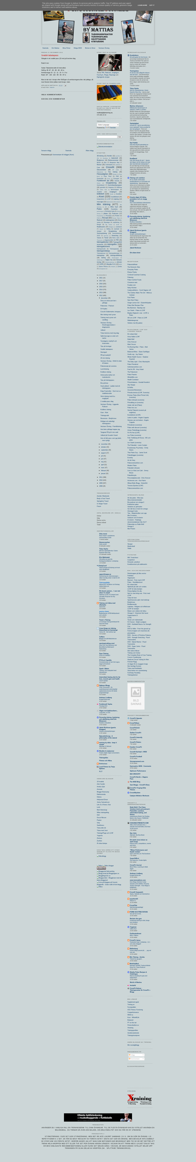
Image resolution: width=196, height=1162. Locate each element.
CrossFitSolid (135, 728)
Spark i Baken (104, 668)
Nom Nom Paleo (132, 300)
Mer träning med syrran (108, 314)
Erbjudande (100, 172)
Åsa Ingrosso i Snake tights (138, 860)
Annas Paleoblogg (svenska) (136, 430)
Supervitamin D (132, 615)
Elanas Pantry (132, 272)
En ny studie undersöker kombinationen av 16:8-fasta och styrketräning (140, 181)
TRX (102, 72)
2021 (101, 278)
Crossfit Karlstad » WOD (138, 752)
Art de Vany (131, 460)
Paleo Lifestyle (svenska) (135, 400)
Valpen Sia (108, 260)
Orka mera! (103, 534)
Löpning (116, 199)
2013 (101, 292)
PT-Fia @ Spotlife (105, 660)
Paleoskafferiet (132, 264)
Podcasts (115, 213)
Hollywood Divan (102, 799)
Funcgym (116, 178)
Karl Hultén (134, 143)
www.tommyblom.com (138, 880)
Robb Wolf (130, 339)
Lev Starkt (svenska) (134, 442)
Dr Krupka (103, 309)
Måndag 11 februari (105, 746)
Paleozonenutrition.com (135, 463)
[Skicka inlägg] (64, 85)
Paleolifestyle (131, 475)
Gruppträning (111, 183)
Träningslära (103, 758)
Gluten (98, 183)
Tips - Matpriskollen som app (137, 513)
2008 (101, 486)
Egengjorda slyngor (103, 77)
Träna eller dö (101, 828)
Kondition (119, 194)
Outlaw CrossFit (135, 733)
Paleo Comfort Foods (134, 280)
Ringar (106, 75)
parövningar (100, 211)
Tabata (52, 87)
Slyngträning (112, 231)
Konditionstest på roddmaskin (137, 564)
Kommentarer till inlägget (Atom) (63, 155)
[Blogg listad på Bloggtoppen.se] (108, 873)
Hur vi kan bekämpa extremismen (140, 202)
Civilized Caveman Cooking (136, 275)
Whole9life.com (132, 377)
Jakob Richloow (135, 248)
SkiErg (108, 229)
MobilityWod (134, 964)
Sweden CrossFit (136, 747)
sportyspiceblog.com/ (107, 643)
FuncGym (100, 75)
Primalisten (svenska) (134, 425)
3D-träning (100, 156)
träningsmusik (101, 249)
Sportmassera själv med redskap (138, 600)
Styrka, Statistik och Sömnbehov (140, 894)
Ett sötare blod (135, 253)
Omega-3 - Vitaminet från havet (137, 613)
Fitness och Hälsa (105, 760)
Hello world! (103, 544)
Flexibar (115, 174)
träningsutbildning (116, 255)
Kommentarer (135, 1059)
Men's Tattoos (134, 935)
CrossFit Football (136, 756)
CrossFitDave (134, 723)
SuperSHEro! (134, 858)
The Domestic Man (133, 267)
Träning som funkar (133, 653)
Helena (99, 797)
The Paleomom (132, 372)
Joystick (99, 192)
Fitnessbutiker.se (133, 1025)
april (102, 465)
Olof (98, 815)
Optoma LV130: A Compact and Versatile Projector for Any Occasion (108, 596)
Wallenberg (134, 948)
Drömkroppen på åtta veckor (136, 573)
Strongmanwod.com (137, 761)
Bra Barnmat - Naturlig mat (136, 308)
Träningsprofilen (132, 1030)
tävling (103, 257)
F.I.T (100, 771)
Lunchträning (104, 369)
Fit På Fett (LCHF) (133, 432)
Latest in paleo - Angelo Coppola (138, 417)
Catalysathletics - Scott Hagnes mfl (139, 290)
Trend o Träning (104, 620)
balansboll (114, 158)
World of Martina (136, 982)
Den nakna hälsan (133, 651)
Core (98, 167)
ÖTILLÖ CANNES (104, 655)
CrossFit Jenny (135, 940)
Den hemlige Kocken (134, 666)
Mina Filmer (66, 48)
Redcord (108, 72)
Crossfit (110, 167)
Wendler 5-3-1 (111, 264)
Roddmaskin (101, 227)
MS (106, 207)
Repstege (112, 75)
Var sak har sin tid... (136, 914)
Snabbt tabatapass (49, 55)
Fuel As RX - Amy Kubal (135, 369)
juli (102, 456)
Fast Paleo (131, 297)
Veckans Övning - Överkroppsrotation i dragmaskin (107, 325)
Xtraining (130, 1028)
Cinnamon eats (132, 282)
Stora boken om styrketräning (137, 670)
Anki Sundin (101, 784)
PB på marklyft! (105, 355)
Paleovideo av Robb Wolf (135, 524)
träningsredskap (103, 251)
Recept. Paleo (116, 218)
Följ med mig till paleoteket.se (139, 144)
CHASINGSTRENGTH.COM (139, 823)
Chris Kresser (131, 342)
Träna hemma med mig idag (109, 333)
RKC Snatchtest (132, 557)
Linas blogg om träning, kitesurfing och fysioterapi (108, 629)
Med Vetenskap (102, 810)
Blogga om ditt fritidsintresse (108, 638)
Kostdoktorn (134, 55)
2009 (101, 483)
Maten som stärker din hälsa (136, 611)
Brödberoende (132, 604)
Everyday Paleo (132, 269)
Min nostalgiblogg (133, 1045)
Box (105, 162)
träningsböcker (103, 242)
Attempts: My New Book (137, 835)
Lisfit (98, 807)
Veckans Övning (104, 48)
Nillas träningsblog (103, 812)
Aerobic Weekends (103, 496)
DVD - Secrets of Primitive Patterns (139, 635)
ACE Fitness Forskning (135, 1010)
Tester (106, 238)
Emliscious (103, 764)
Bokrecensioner (113, 160)
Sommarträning (102, 233)
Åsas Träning (103, 653)
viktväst (119, 262)
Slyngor (129, 544)
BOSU (99, 162)
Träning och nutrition (137, 178)
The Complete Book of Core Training (139, 655)
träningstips (100, 255)
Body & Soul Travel (103, 498)
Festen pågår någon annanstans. (109, 753)
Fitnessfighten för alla (134, 591)
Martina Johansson (136, 106)
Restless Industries (136, 222)
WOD (120, 264)
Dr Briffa (130, 387)
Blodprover (100, 160)
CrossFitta (133, 905)
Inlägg (132, 1055)
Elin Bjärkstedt (104, 557)
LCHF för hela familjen (134, 589)
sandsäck (119, 226)
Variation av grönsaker (134, 506)
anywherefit (134, 899)
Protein (117, 215)
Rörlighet (111, 226)
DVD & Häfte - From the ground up (138, 628)
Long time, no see (104, 712)
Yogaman (133, 927)
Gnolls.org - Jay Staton (135, 354)
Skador (101, 229)
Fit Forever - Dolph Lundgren (136, 622)
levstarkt (133, 985)
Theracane (100, 240)
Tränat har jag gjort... (136, 959)
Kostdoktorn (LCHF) (134, 415)
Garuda (117, 180)
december (104, 298)
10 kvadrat (100, 781)
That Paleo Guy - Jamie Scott (137, 452)
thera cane (115, 237)
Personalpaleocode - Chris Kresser (138, 478)
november (104, 444)
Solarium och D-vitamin (135, 517)
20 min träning (105, 358)
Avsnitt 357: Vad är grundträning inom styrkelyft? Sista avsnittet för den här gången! (140, 127)
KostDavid (133, 158)
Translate (113, 127)
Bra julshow (104, 383)
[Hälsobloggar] (101, 856)
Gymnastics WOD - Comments (140, 766)
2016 (101, 284)
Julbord (102, 330)
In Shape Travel (102, 504)
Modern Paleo (132, 465)
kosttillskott (115, 197)
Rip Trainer (108, 224)
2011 (101, 477)
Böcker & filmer (90, 48)
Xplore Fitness (103, 266)
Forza (108, 178)
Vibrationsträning (109, 262)
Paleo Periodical (132, 364)
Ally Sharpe (131, 385)
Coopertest (131, 560)
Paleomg (130, 277)
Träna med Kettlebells (134, 668)
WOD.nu (130, 1015)
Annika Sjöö (101, 786)
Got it (151, 5)
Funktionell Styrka (105, 704)
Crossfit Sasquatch (136, 892)
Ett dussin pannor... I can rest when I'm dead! (109, 592)
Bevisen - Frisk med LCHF (136, 580)
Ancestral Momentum (134, 390)
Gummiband (100, 185)
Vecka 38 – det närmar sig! (107, 632)
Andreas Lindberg (136, 873)
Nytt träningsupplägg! (136, 907)
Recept (105, 218)
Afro (98, 158)
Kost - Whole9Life (133, 1017)
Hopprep (111, 187)
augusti (103, 453)
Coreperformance (133, 1012)
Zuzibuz (99, 841)
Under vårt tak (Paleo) (134, 405)
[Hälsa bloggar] (108, 865)
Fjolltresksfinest (135, 933)
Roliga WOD (78, 48)
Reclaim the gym (136, 918)
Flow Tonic (107, 176)
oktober (103, 447)
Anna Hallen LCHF (133, 336)
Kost (101, 196)
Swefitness (100, 825)
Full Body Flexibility (133, 673)
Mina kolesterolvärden (134, 500)
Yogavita (100, 835)
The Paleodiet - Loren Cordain (137, 445)
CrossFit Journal (136, 865)
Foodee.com (131, 285)
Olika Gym (114, 207)
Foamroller (100, 178)
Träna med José (102, 830)
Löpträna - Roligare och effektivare (138, 606)
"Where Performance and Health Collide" (138, 851)
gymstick (102, 187)
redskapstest (110, 220)
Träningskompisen (133, 1035)
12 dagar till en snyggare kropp (137, 664)
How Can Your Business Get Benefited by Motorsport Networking (108, 647)
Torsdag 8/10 (103, 706)
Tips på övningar (105, 346)
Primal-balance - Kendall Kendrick (138, 382)
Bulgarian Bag (114, 162)
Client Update (103, 681)
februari (103, 470)
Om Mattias (55, 48)
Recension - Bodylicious (108, 418)
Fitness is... (133, 900)
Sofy (98, 823)
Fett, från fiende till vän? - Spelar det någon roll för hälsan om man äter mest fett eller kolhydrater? (140, 162)
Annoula (99, 789)
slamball (116, 229)
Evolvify (130, 457)
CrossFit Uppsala (136, 718)
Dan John (133, 833)
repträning (116, 222)
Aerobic (109, 156)
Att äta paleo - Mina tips (135, 498)
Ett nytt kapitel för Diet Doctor (139, 57)
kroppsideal (100, 199)
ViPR (101, 264)
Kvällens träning (105, 372)
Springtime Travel (102, 501)
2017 (101, 281)
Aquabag (105, 158)
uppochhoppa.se (105, 574)
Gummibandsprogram (115, 185)
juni (102, 459)
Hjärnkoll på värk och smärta (136, 587)
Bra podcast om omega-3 (135, 502)
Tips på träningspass (107, 380)
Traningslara (134, 71)
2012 (101, 295)
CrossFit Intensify (136, 737)
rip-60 (117, 224)
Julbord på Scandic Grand (109, 435)
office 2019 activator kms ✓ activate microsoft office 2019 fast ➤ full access (140, 826)
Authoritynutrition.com (134, 367)
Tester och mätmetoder (135, 620)
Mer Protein (131, 529)
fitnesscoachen (104, 542)
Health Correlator (132, 380)
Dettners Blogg (104, 685)
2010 (101, 480)
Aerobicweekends (133, 1033)
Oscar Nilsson (101, 817)
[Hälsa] (99, 865)
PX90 (98, 218)
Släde (129, 548)
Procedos (109, 215)
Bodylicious (131, 602)
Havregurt (103, 352)
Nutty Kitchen (131, 287)
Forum (99, 506)
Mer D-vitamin (132, 515)
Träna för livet (132, 598)
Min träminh (117, 201)
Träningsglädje (104, 582)
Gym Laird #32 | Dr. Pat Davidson (140, 853)
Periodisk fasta (109, 211)
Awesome (102, 607)
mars (103, 467)
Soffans (102, 637)
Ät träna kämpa (102, 843)
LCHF (109, 199)
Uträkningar (100, 260)
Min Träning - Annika (137, 957)
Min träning (103, 204)
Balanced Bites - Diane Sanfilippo (138, 352)
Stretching (115, 235)
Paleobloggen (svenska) (135, 455)
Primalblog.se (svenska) (135, 402)
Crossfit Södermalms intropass (110, 311)
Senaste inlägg (46, 150)
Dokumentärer (101, 170)
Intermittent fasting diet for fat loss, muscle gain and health (109, 678)
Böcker (99, 164)
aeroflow (118, 156)
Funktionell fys (103, 181)
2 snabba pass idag (106, 401)
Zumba (120, 266)
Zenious (99, 838)
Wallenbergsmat (132, 320)
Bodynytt (130, 1020)
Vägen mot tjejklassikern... (108, 711)
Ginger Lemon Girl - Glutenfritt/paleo (139, 303)
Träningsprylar (114, 249)
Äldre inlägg (89, 150)
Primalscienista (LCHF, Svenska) (138, 392)
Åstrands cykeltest (133, 562)
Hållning (119, 187)
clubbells (117, 164)
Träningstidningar (114, 253)
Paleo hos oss (132, 407)
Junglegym (115, 72)
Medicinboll (131, 546)
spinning (106, 235)
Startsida (45, 48)
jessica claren (104, 611)
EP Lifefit (115, 169)
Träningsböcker (132, 675)
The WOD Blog (135, 782)
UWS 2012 (133, 929)
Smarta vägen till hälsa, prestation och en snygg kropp (138, 199)
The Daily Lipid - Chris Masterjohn (138, 362)
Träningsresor (101, 253)
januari (103, 473)
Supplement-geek (133, 1002)
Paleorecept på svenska (108, 366)
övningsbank (102, 268)
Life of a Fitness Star (104, 804)
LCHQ (129, 617)
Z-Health (113, 266)
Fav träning (112, 172)
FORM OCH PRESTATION (139, 912)
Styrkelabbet (134, 123)
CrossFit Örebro (135, 742)
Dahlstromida (101, 794)
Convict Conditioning (134, 657)
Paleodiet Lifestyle (133, 468)
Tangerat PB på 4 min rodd (109, 432)
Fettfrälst (130, 576)
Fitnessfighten (102, 174)
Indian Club (103, 189)
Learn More (142, 5)
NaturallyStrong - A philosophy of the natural (108, 737)
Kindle (111, 194)
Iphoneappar (115, 189)
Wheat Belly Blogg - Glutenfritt (137, 483)
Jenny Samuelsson (103, 802)
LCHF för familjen (133, 609)
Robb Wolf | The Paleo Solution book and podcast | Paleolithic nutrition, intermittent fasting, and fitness (140, 810)
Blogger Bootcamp (103, 792)
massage (100, 202)
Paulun (99, 820)
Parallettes (114, 209)
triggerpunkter (109, 240)
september (104, 450)
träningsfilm (112, 244)
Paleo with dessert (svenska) (137, 427)
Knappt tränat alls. (135, 875)
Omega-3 (130, 526)
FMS (117, 176)
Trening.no (130, 1004)
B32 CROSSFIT (135, 774)
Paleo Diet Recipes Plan (135, 305)
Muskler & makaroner (106, 751)
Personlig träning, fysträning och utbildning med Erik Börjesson (140, 218)
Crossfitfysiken (135, 792)
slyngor (99, 231)
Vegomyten (131, 578)
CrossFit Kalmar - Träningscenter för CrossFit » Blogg (140, 990)
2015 (101, 286)
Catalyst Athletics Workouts (139, 796)
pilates (106, 213)
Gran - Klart (104, 412)
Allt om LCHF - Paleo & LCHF (137, 318)
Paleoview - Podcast (107, 306)
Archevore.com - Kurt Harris (136, 480)
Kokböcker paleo (132, 504)
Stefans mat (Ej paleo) (134, 323)
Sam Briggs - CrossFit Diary (139, 785)
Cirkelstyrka (109, 164)
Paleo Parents (132, 374)
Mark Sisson (131, 344)
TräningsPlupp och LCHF (105, 833)
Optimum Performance (138, 771)
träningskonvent (103, 246)
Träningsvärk (104, 415)
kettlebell (100, 194)
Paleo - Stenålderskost (134, 582)
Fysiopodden (131, 1007)
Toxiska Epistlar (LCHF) (135, 485)
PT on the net (131, 1022)
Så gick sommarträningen (138, 234)
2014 (101, 289)
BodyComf (103, 566)
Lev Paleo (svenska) (134, 435)
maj (102, 462)
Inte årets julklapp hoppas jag (110, 429)
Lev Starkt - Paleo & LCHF (136, 310)
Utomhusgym (115, 257)
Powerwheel (100, 215)
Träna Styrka (134, 88)
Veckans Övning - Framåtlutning (111, 426)
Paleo (99, 209)
